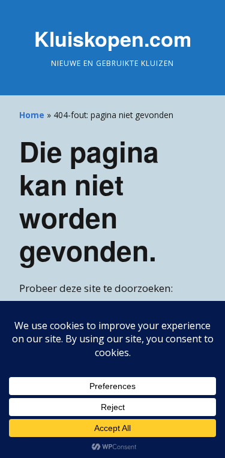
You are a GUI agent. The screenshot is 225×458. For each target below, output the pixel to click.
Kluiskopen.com (112, 38)
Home (31, 114)
